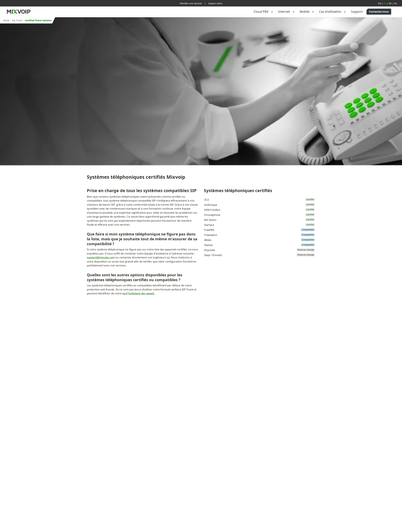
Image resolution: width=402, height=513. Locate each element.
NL (395, 3)
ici (168, 257)
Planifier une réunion (191, 3)
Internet (284, 11)
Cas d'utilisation (330, 11)
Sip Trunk (17, 20)
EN (379, 3)
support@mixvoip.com (101, 257)
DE (390, 3)
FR (385, 3)
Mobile (305, 11)
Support (357, 11)
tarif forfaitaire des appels (138, 293)
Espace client (215, 3)
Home (6, 20)
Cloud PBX (261, 11)
